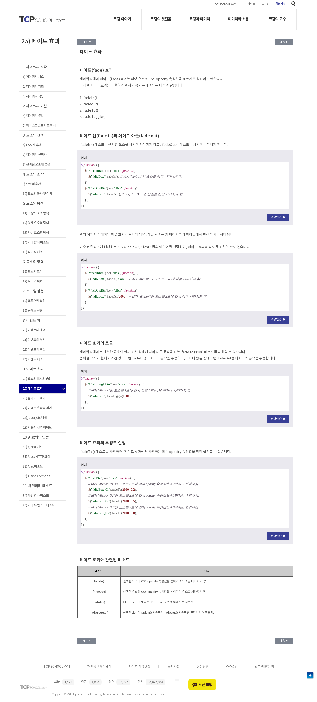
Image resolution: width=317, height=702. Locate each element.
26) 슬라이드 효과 (34, 398)
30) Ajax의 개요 (33, 447)
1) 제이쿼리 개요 (33, 77)
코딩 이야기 (122, 19)
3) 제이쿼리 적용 (33, 96)
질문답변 (203, 666)
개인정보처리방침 (99, 666)
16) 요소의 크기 (32, 272)
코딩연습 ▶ (278, 217)
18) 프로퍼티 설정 (34, 301)
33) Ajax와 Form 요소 (37, 476)
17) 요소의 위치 (32, 281)
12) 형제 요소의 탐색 (36, 223)
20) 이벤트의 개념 (34, 330)
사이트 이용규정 (139, 666)
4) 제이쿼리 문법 (33, 116)
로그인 (265, 4)
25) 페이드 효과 (32, 389)
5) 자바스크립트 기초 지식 (39, 126)
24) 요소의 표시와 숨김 (37, 379)
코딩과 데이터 (199, 19)
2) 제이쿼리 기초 (33, 87)
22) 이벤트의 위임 (34, 350)
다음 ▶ (284, 42)
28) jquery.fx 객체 (35, 418)
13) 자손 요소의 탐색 (36, 233)
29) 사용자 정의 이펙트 (37, 428)
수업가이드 (249, 4)
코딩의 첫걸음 (160, 19)
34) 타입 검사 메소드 (36, 496)
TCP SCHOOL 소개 (224, 4)
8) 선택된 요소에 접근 (36, 165)
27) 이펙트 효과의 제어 (37, 408)
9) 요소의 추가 (32, 184)
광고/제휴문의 (264, 666)
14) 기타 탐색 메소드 (36, 242)
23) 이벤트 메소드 (34, 359)
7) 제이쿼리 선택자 (35, 155)
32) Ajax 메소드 (33, 466)
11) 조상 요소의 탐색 (36, 213)
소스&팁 (231, 666)
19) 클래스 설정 (32, 311)
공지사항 (174, 666)
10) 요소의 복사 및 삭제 (37, 194)
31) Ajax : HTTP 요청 (36, 457)
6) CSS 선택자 (32, 145)
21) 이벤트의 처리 (34, 340)
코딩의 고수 (277, 19)
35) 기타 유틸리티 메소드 (39, 505)
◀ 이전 (86, 42)
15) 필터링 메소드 (34, 252)
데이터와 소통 (238, 19)
